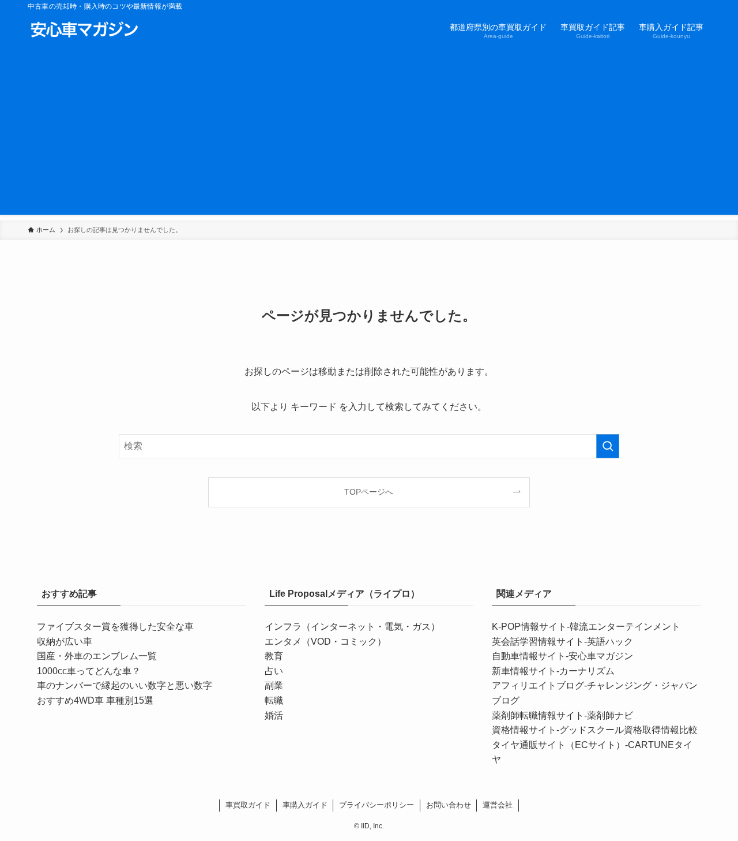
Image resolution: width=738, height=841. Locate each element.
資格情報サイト (524, 730)
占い (274, 671)
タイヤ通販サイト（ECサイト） (558, 745)
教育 (274, 656)
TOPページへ (368, 491)
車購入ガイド (305, 805)
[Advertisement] (369, 134)
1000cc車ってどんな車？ (89, 671)
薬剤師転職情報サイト (538, 715)
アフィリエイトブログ (538, 685)
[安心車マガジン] (84, 30)
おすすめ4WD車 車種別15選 (95, 700)
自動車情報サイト (529, 656)
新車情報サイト (524, 671)
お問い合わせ (448, 805)
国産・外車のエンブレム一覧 (97, 656)
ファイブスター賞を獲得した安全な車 (115, 626)
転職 (274, 700)
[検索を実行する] (607, 446)
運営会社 (498, 805)
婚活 (274, 715)
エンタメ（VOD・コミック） (325, 641)
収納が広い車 (64, 641)
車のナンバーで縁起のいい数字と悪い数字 (124, 685)
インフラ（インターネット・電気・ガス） (352, 626)
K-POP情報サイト (529, 626)
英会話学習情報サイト (538, 641)
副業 (274, 685)
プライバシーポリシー (376, 805)
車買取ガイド (247, 805)
